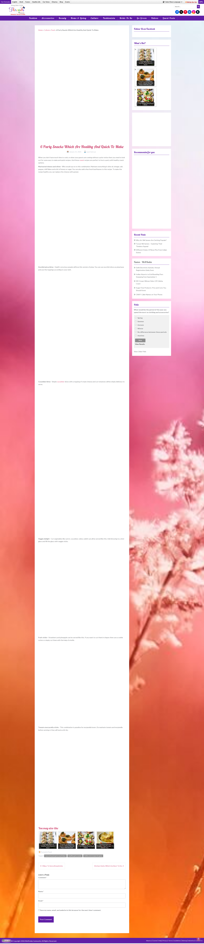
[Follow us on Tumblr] (198, 12)
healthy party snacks (75, 856)
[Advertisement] (102, 8)
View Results (140, 344)
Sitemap (184, 941)
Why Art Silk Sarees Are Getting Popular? (151, 240)
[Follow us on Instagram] (194, 12)
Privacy (165, 941)
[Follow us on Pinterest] (185, 12)
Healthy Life (36, 2)
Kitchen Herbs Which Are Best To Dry (108, 866)
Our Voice (46, 2)
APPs (201, 2)
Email (40, 901)
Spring (140, 318)
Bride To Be (126, 18)
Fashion (33, 18)
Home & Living (78, 18)
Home (40, 30)
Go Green (142, 18)
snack (82, 160)
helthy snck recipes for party (93, 856)
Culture (95, 18)
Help (160, 941)
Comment (42, 877)
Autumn (141, 325)
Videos (154, 18)
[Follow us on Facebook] (177, 12)
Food (53, 30)
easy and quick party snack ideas (55, 856)
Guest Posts (169, 18)
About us (149, 941)
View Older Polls (140, 352)
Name (41, 891)
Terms (170, 941)
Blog (61, 2)
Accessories (48, 18)
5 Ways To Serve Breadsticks (52, 866)
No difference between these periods (152, 332)
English (14, 2)
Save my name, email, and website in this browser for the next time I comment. (70, 910)
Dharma (54, 2)
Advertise (191, 941)
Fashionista (109, 18)
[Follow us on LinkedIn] (189, 12)
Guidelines (177, 941)
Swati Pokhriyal (91, 152)
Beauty (62, 18)
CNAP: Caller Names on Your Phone (149, 294)
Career (155, 941)
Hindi (21, 2)
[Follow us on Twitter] (181, 12)
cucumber (60, 382)
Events (67, 2)
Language (173, 2)
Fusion (27, 2)
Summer (141, 321)
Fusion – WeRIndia (143, 262)
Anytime (141, 336)
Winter (140, 328)
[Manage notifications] (198, 939)
